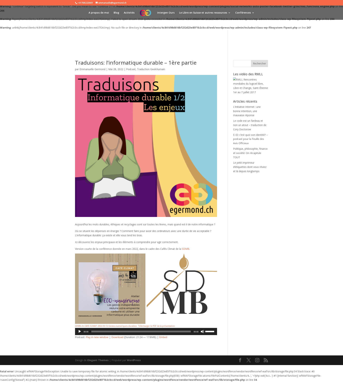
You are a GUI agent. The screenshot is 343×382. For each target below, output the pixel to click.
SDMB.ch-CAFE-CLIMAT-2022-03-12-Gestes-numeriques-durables (106, 326)
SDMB (185, 249)
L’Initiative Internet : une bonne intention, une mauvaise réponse (247, 111)
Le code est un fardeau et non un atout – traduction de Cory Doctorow (249, 125)
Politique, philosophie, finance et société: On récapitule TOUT (250, 153)
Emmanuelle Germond (92, 69)
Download (117, 337)
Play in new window (97, 337)
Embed (163, 337)
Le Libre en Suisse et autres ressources (203, 12)
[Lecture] (79, 331)
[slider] (210, 331)
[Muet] (202, 331)
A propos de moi (99, 12)
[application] (146, 331)
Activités (129, 12)
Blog (116, 12)
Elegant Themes (98, 360)
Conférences (243, 12)
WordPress (134, 360)
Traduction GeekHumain (151, 69)
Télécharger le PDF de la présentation (156, 326)
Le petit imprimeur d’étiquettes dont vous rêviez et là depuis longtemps (249, 167)
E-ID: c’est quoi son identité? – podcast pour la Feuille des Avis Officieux (250, 139)
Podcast (131, 69)
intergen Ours (166, 12)
